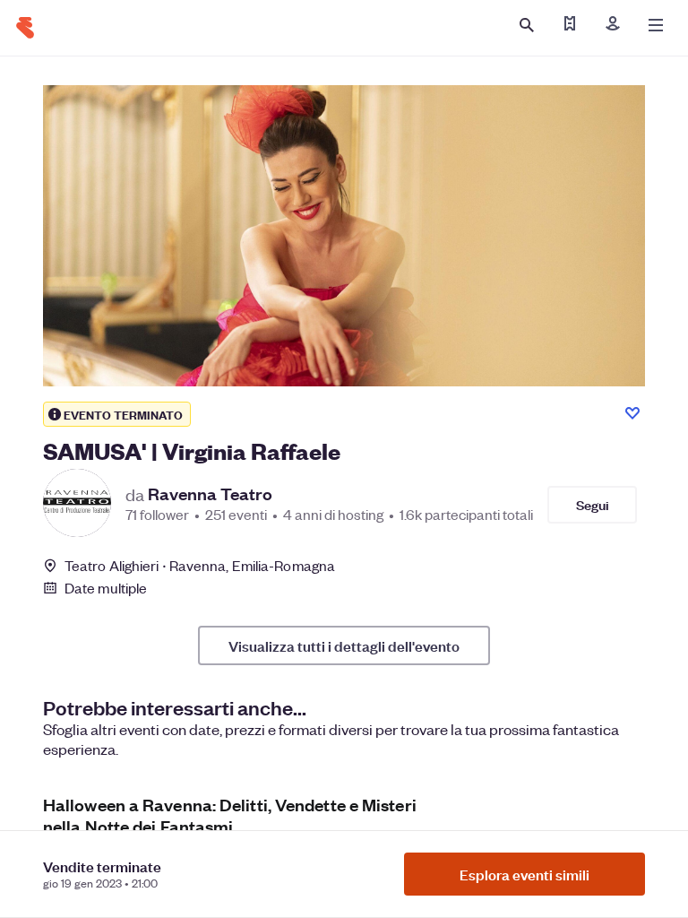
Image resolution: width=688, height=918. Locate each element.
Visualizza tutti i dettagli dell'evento (344, 645)
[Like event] (632, 413)
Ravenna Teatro (210, 494)
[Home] (25, 28)
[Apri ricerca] (527, 25)
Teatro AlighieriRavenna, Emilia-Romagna (199, 565)
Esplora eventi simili (524, 874)
